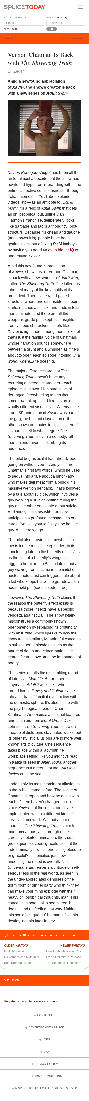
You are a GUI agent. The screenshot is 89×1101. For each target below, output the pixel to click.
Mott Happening (15, 951)
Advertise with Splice (46, 1027)
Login (24, 1001)
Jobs (46, 1039)
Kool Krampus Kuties (18, 963)
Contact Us (46, 1015)
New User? (11, 29)
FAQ (46, 1052)
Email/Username (15, 17)
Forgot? (60, 17)
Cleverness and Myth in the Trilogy (36, 957)
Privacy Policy (46, 1064)
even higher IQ (61, 250)
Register (10, 1001)
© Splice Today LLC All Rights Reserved (46, 1088)
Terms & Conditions (46, 1076)
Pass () (56, 17)
